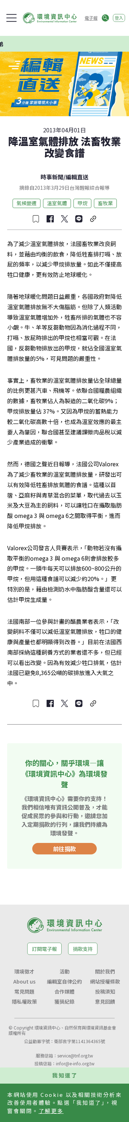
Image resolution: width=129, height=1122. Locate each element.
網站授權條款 (105, 981)
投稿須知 (105, 991)
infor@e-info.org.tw (75, 1063)
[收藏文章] (35, 218)
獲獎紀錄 (64, 1001)
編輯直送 (77, 177)
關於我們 (105, 971)
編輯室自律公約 (64, 981)
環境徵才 (24, 971)
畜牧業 (105, 203)
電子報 (91, 17)
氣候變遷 (26, 203)
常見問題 (24, 991)
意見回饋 (105, 1001)
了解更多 (51, 1110)
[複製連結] (93, 218)
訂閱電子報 (44, 948)
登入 (119, 18)
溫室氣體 (57, 203)
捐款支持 (83, 948)
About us (24, 981)
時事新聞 (51, 177)
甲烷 (82, 203)
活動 (64, 971)
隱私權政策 (24, 1001)
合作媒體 (64, 991)
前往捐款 (64, 848)
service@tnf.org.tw (75, 1055)
